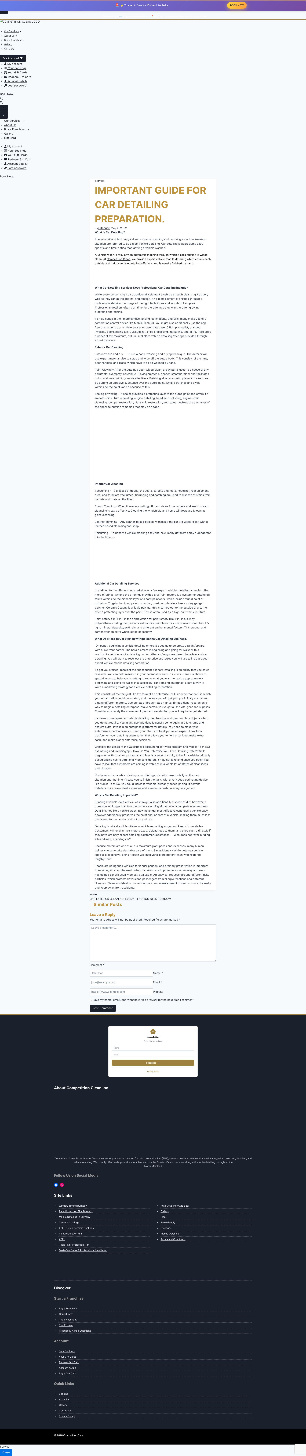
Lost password (17, 85)
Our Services (11, 31)
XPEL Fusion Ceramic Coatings (76, 1228)
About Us (9, 35)
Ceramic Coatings (69, 1222)
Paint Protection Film (71, 1233)
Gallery (8, 44)
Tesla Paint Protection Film (74, 1244)
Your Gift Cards (17, 72)
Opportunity (66, 1314)
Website (158, 991)
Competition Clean (118, 259)
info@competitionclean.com (136, 16)
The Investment (68, 1319)
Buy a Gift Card (67, 1373)
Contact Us (65, 1410)
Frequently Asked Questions (75, 1330)
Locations (166, 1228)
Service (99, 180)
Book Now (6, 94)
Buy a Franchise (13, 40)
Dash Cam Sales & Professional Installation (83, 1250)
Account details (17, 81)
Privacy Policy (153, 1071)
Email (157, 982)
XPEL (62, 1239)
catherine (104, 228)
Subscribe (151, 1063)
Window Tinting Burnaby (73, 1205)
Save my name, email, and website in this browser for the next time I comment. (143, 999)
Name (158, 973)
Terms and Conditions (173, 1239)
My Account (13, 58)
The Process (66, 1325)
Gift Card (9, 48)
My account (14, 63)
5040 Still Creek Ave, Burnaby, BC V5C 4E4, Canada (180, 16)
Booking (63, 1393)
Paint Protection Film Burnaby (76, 1211)
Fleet (163, 1216)
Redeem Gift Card (19, 77)
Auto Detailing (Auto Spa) (175, 1205)
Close (6, 1452)
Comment (97, 965)
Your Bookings (16, 68)
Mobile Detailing (170, 1233)
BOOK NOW (237, 5)
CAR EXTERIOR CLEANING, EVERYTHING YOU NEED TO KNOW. (130, 896)
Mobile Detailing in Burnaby (74, 1216)
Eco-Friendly (168, 1222)
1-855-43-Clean (111, 16)
